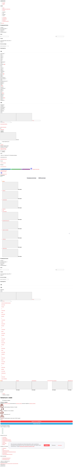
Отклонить (54, 445)
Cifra (1, 60)
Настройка (60, 445)
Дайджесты (4, 448)
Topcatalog (2, 108)
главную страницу (32, 403)
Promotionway (2, 88)
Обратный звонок (3, 127)
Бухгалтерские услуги (5, 459)
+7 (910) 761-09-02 (3, 171)
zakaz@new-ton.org (3, 170)
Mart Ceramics (2, 77)
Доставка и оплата (5, 21)
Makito (1, 75)
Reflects (1, 89)
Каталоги (49, 380)
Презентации (4, 248)
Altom (1, 54)
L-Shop (1, 72)
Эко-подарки (4, 211)
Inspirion (1, 70)
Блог (3, 449)
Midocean (1, 82)
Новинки (3, 190)
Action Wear (2, 53)
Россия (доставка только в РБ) (5, 40)
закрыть (3, 151)
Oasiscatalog (2, 107)
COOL (1, 63)
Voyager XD (2, 100)
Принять (46, 445)
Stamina (1, 95)
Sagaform (1, 94)
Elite (1, 65)
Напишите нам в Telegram (6, 169)
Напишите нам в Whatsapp (16, 169)
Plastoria (1, 87)
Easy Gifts (2, 64)
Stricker (1, 96)
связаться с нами (7, 403)
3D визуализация (3, 32)
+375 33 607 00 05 (15, 463)
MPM (1, 84)
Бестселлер (2, 29)
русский (3, 2)
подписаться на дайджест (36, 421)
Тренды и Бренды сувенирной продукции (9, 451)
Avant (1, 58)
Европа (1, 41)
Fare (1, 66)
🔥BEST (3, 181)
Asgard (1, 57)
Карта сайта (4, 443)
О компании (4, 17)
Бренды (3, 444)
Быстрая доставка (3, 28)
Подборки (4, 239)
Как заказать (4, 18)
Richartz (1, 90)
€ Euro (3, 7)
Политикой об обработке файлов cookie (27, 446)
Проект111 (2, 109)
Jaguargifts (2, 71)
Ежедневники (4, 199)
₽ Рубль (3, 10)
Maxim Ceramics (3, 78)
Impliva (1, 69)
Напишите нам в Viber (26, 169)
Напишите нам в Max (36, 169)
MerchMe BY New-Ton (3, 81)
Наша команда (4, 438)
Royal (1, 93)
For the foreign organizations (6, 440)
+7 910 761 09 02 (9, 463)
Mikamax (1, 83)
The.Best (1, 27)
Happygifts (2, 104)
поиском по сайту (19, 403)
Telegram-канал (36, 423)
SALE (3, 210)
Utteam (1, 99)
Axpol (1, 59)
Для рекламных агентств (6, 439)
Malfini (1, 76)
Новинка (1, 264)
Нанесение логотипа (5, 450)
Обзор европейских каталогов (7, 454)
